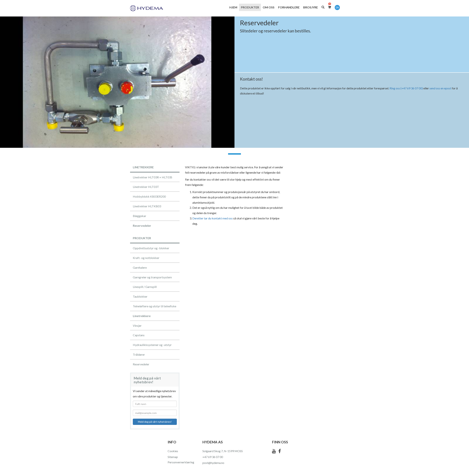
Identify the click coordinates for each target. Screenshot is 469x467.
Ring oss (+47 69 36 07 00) (406, 88)
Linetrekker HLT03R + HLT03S (152, 177)
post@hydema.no (213, 462)
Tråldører (139, 354)
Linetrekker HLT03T (146, 186)
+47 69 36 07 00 (212, 457)
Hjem (233, 7)
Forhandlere (289, 7)
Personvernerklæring (181, 462)
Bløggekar (139, 216)
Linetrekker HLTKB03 (147, 206)
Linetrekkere (142, 316)
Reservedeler (142, 225)
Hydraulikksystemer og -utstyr (152, 344)
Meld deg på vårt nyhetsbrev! (155, 421)
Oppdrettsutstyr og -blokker (151, 248)
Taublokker (140, 296)
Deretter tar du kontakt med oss (212, 218)
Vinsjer (137, 325)
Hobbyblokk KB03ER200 (149, 196)
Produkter (250, 7)
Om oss (268, 7)
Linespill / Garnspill (145, 286)
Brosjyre (310, 7)
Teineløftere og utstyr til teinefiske (154, 306)
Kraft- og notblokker (146, 258)
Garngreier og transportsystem (152, 277)
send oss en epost (440, 88)
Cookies (173, 451)
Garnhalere (140, 267)
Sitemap (173, 457)
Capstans (139, 335)
